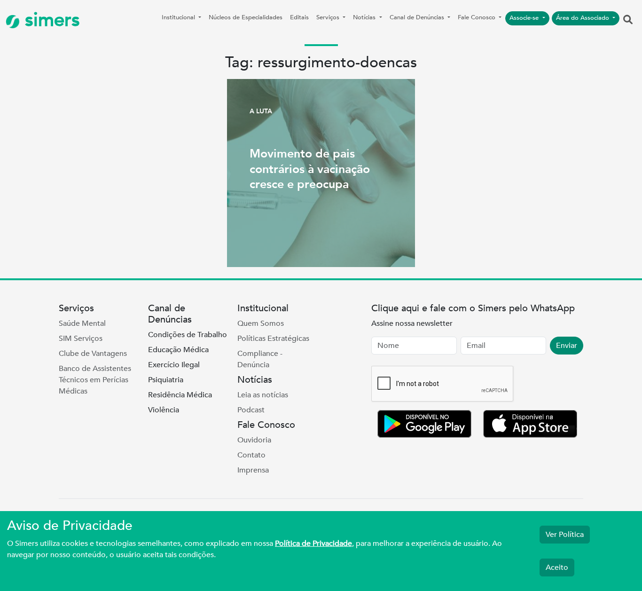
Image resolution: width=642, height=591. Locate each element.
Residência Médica (180, 395)
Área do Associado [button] (583, 18)
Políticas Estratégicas (273, 338)
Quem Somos (260, 323)
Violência (163, 410)
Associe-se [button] (524, 18)
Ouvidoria (254, 440)
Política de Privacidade (313, 543)
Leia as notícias (262, 395)
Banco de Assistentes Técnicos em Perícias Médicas (95, 379)
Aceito (557, 567)
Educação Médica (178, 350)
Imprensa (253, 470)
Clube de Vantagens (93, 353)
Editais (299, 17)
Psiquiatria (165, 380)
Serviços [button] (328, 17)
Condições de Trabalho (187, 335)
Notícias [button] (365, 17)
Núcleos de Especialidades (245, 17)
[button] (627, 20)
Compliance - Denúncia (259, 359)
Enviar (566, 345)
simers (50, 20)
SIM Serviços (80, 338)
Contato (251, 455)
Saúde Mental (82, 323)
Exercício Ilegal (174, 365)
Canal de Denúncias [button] (418, 17)
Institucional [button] (179, 17)
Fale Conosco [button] (477, 17)
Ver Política (565, 534)
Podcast (251, 410)
